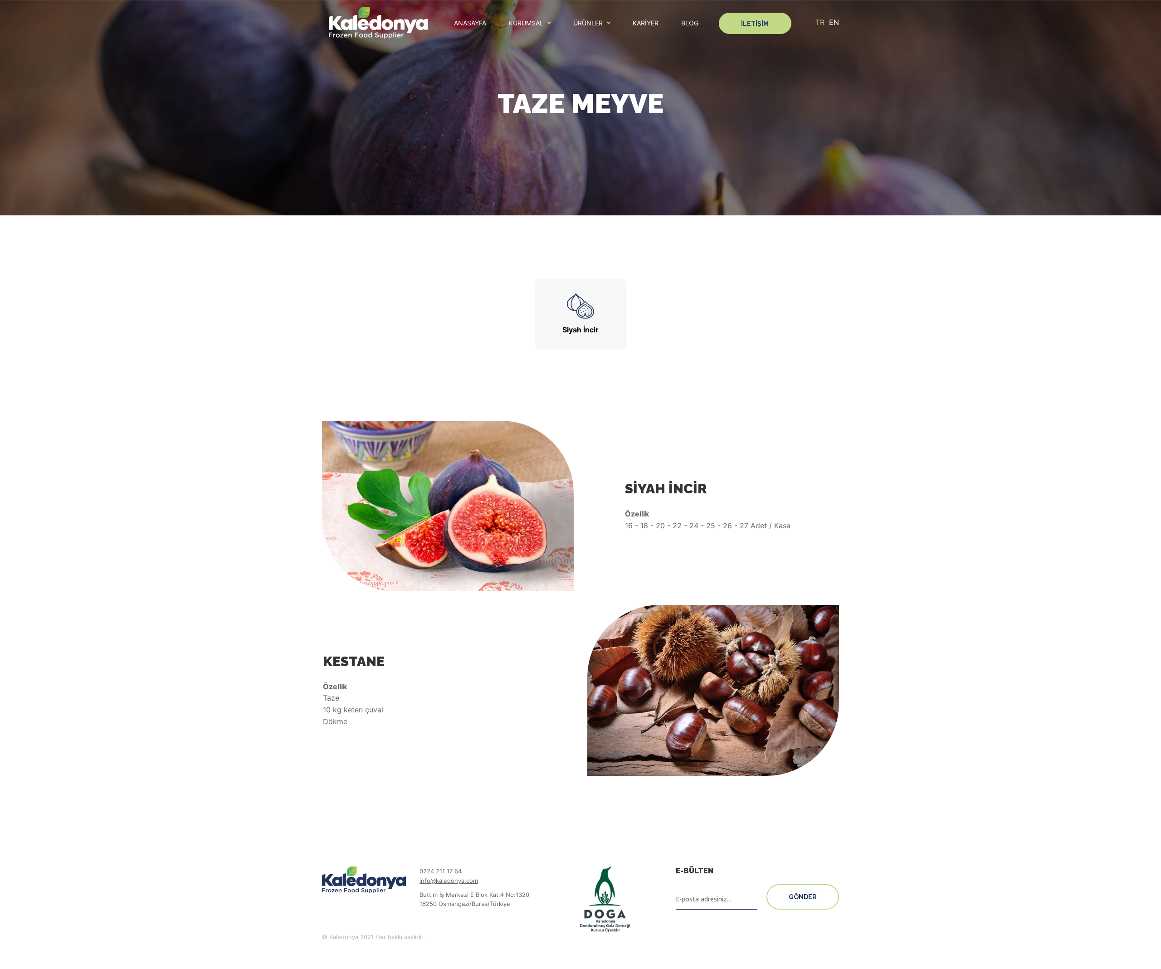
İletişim (755, 23)
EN (834, 22)
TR (819, 22)
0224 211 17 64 (441, 871)
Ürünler (588, 23)
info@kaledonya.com (449, 880)
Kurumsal (526, 23)
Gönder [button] (803, 897)
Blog (689, 23)
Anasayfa (470, 23)
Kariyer (646, 23)
